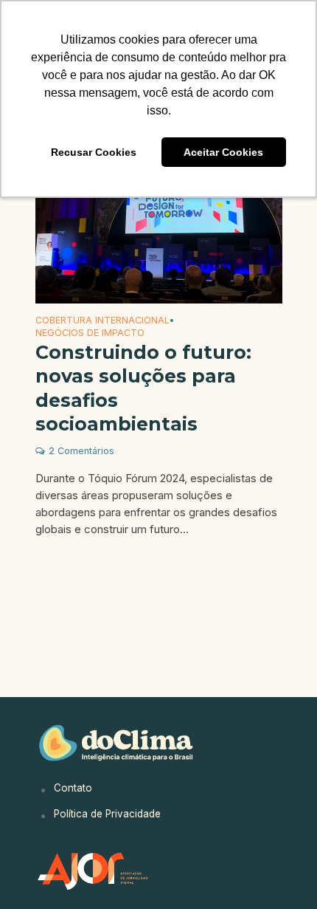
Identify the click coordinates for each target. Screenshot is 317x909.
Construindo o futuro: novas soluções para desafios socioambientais (143, 388)
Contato (73, 788)
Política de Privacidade (107, 814)
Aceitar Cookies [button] (223, 152)
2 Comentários (81, 450)
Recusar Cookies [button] (93, 152)
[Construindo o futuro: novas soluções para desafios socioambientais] (158, 220)
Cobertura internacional (102, 321)
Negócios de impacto (89, 333)
